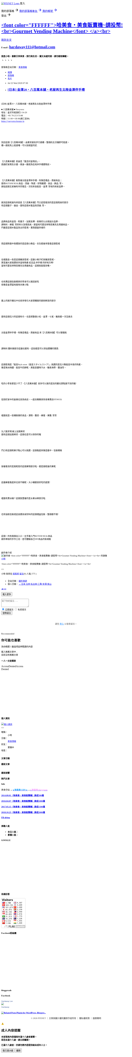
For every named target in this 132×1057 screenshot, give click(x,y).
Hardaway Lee (7, 1001)
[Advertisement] (66, 867)
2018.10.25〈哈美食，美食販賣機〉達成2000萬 (23, 812)
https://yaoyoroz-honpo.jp (12, 121)
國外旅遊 (23, 581)
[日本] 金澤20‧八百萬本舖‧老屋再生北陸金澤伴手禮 (46, 89)
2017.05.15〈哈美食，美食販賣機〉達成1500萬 (23, 806)
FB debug (5, 817)
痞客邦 (16, 574)
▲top (3, 589)
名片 (10, 78)
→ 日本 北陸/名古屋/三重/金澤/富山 (35, 584)
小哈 (3, 559)
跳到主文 (6, 40)
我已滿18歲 (8, 1050)
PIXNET (42, 1018)
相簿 (10, 72)
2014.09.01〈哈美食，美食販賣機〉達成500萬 (22, 795)
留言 (21, 574)
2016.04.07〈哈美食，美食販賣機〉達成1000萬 (23, 801)
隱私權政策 (84, 1018)
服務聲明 (97, 1018)
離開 (18, 1050)
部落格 (11, 75)
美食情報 (23, 67)
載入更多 (7, 594)
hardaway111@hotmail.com (32, 47)
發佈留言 (7, 613)
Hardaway (5, 1007)
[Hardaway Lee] (2, 1004)
